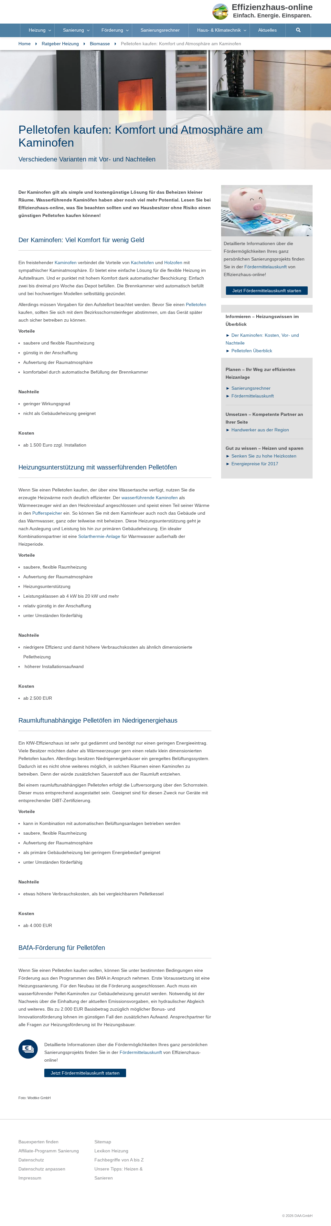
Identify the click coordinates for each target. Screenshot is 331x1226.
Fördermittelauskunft (141, 1052)
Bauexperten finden (38, 1141)
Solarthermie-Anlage (99, 536)
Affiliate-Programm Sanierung (48, 1150)
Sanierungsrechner (251, 388)
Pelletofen (195, 304)
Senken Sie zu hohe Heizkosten (263, 455)
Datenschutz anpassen (41, 1168)
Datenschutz (31, 1159)
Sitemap (102, 1141)
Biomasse (100, 43)
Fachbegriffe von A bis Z (119, 1159)
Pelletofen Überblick (251, 350)
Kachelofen (142, 262)
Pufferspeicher (47, 513)
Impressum (29, 1177)
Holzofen (173, 262)
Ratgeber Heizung (60, 43)
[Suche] (298, 30)
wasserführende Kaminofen (150, 497)
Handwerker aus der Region (260, 429)
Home (24, 43)
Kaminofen (66, 262)
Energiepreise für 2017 (254, 463)
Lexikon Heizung (111, 1150)
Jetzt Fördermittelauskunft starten (85, 1073)
